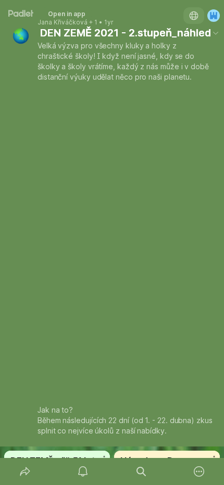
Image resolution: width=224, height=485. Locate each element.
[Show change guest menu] (213, 15)
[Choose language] (193, 15)
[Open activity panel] (83, 471)
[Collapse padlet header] (216, 33)
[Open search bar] (141, 471)
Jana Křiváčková (63, 22)
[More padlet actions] (199, 471)
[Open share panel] (25, 471)
